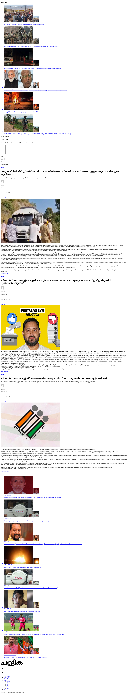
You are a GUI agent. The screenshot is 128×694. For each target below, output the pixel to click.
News (5, 680)
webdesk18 (3, 198)
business (8, 681)
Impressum (6, 677)
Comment (3, 153)
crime (8, 683)
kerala (8, 687)
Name (2, 156)
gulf (7, 684)
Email (2, 159)
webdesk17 (3, 304)
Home (5, 674)
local (8, 688)
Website (2, 161)
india (8, 685)
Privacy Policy (7, 676)
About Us (6, 679)
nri (4, 689)
